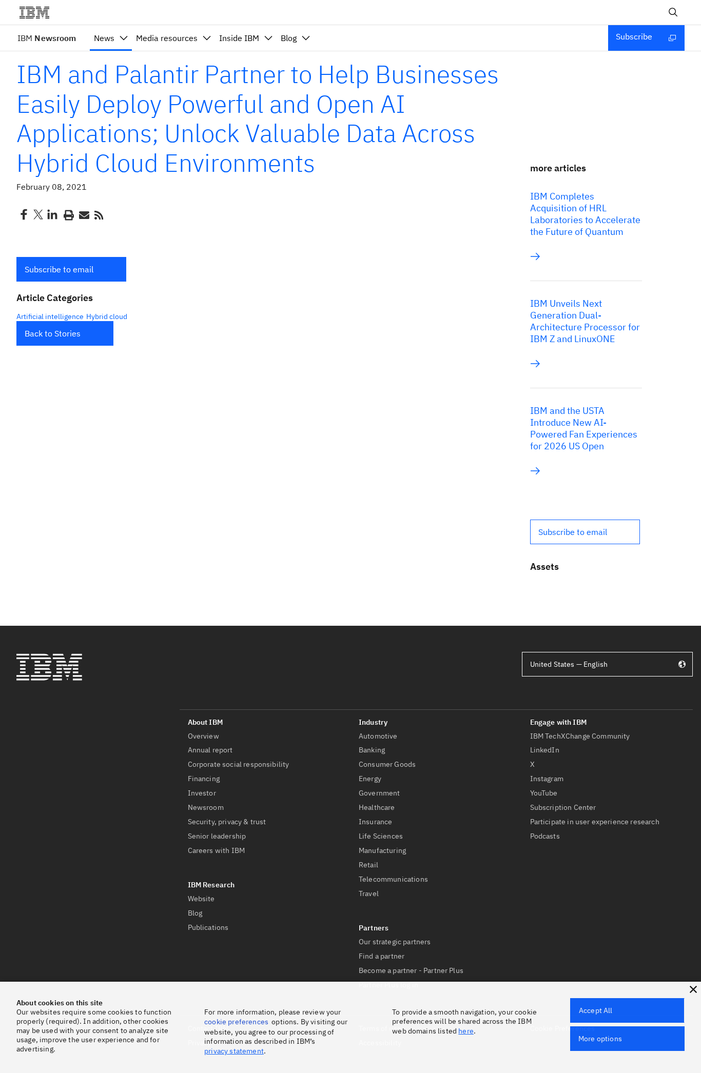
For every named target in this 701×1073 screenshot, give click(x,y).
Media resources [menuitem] (167, 38)
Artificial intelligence (50, 316)
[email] (83, 214)
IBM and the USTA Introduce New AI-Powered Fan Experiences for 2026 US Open (583, 428)
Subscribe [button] (634, 36)
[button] (71, 269)
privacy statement (234, 1051)
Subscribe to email (59, 269)
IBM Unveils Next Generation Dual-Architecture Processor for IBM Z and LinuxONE (585, 321)
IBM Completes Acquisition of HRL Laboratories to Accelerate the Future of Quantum (585, 213)
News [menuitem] (104, 38)
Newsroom (46, 38)
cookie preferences (236, 1021)
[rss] (98, 214)
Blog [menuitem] (289, 38)
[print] (67, 214)
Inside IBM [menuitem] (239, 38)
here (466, 1031)
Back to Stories (53, 333)
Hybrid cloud (106, 316)
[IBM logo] (38, 12)
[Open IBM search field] (673, 12)
